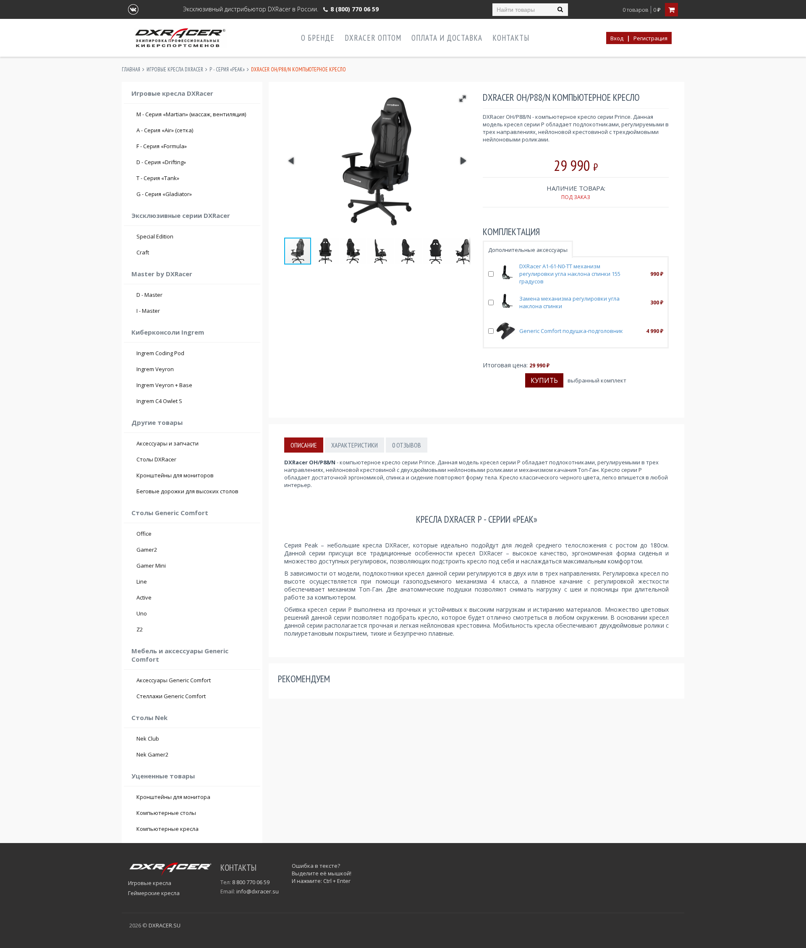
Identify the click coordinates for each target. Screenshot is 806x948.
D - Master (195, 294)
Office (144, 533)
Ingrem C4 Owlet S (159, 401)
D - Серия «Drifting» (195, 162)
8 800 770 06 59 (251, 882)
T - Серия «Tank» (195, 178)
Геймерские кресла (154, 893)
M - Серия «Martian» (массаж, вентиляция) (191, 114)
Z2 (139, 629)
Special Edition (154, 236)
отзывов (406, 445)
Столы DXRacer (156, 459)
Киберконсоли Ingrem (167, 332)
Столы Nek (149, 717)
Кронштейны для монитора (173, 797)
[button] (462, 98)
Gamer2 (146, 549)
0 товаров (636, 10)
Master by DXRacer (161, 274)
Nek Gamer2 (152, 754)
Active (144, 597)
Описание (303, 445)
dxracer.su (165, 925)
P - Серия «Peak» (227, 69)
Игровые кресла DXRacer (175, 69)
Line (141, 581)
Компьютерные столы (166, 813)
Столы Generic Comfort (169, 512)
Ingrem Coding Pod (160, 353)
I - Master (195, 310)
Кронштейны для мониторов (175, 475)
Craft (195, 252)
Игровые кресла (149, 883)
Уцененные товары (163, 776)
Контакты (510, 38)
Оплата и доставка (446, 38)
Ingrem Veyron (155, 369)
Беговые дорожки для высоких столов (187, 491)
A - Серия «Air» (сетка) (195, 130)
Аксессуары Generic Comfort (173, 680)
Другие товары (157, 422)
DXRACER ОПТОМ (373, 38)
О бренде (318, 38)
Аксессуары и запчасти (167, 443)
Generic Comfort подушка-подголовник (571, 331)
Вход (616, 38)
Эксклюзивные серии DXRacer (180, 215)
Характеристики (354, 445)
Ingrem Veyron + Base (164, 385)
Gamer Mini (151, 565)
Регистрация (650, 38)
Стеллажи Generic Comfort (171, 696)
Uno (141, 613)
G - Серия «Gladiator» (195, 194)
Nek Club (147, 738)
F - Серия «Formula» (195, 146)
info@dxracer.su (257, 891)
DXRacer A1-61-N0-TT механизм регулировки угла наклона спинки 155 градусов (569, 273)
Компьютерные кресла (167, 829)
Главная (131, 69)
